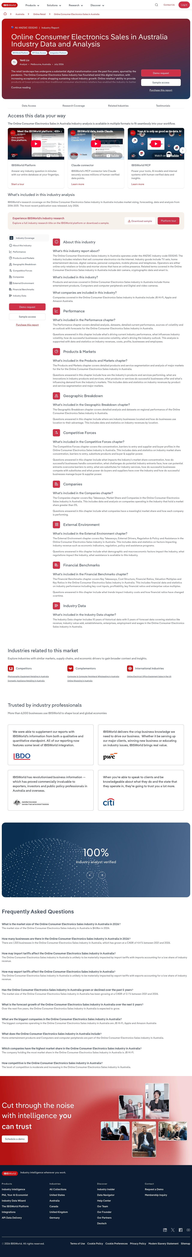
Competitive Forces (22, 270)
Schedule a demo (15, 1138)
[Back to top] (185, 1250)
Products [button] (31, 5)
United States (57, 1195)
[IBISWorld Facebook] (180, 1230)
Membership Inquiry (156, 1195)
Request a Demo (154, 1189)
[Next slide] (182, 150)
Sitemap (185, 1244)
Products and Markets (23, 258)
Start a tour (17, 184)
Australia (55, 1201)
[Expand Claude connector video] (96, 144)
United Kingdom (59, 1212)
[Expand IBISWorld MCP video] (156, 144)
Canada (54, 1206)
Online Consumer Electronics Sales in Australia (76, 14)
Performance (19, 251)
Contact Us (169, 4)
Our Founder (104, 1212)
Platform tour (168, 220)
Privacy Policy (138, 1244)
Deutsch (101, 1223)
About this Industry (22, 245)
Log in (184, 4)
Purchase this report (161, 90)
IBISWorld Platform (20, 53)
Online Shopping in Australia (79, 681)
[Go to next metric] (102, 875)
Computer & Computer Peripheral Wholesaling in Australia (93, 676)
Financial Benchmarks (23, 289)
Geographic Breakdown (24, 264)
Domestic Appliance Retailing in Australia (26, 681)
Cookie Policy (95, 1244)
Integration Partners (58, 53)
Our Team (102, 1206)
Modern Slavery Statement (163, 1244)
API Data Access (39, 53)
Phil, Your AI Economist (15, 1195)
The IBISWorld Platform (15, 1206)
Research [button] (74, 5)
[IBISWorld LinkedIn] (165, 1230)
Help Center (104, 1201)
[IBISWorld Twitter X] (173, 1230)
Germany (55, 1218)
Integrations (8, 1212)
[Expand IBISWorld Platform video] (36, 144)
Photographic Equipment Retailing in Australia (28, 676)
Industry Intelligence (13, 1189)
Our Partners (104, 1218)
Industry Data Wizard (14, 1201)
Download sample (141, 221)
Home (5, 13)
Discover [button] (96, 5)
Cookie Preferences (116, 1244)
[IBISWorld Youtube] (188, 1230)
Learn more (77, 184)
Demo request (161, 73)
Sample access (160, 82)
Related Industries (118, 105)
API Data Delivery (12, 1218)
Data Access (29, 105)
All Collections (58, 1189)
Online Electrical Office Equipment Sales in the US (149, 676)
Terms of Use (77, 1244)
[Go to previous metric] (90, 875)
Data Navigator (105, 1195)
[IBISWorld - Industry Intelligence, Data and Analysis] (10, 6)
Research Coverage (74, 105)
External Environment (23, 283)
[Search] (156, 4)
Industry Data (19, 295)
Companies (18, 277)
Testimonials (163, 105)
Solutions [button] (52, 5)
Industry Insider (106, 1189)
